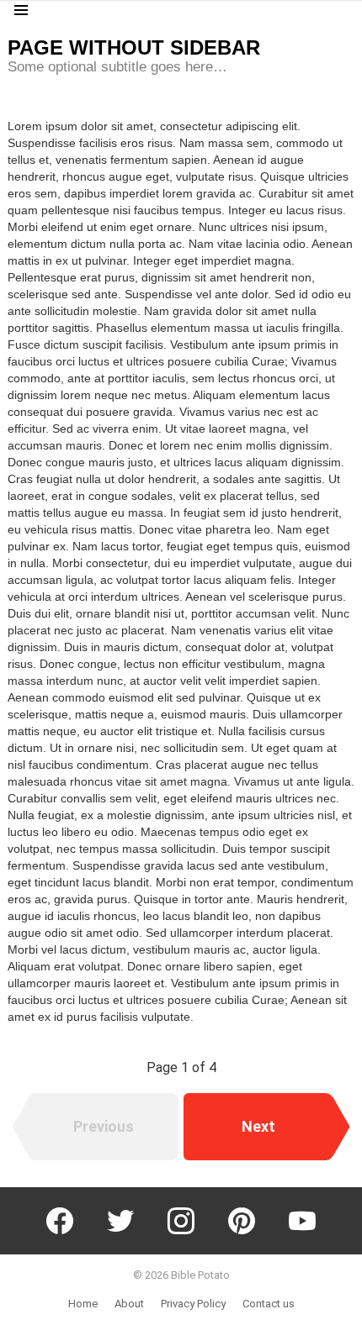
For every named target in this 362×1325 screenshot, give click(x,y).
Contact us (268, 1303)
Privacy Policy (193, 1303)
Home (83, 1303)
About (129, 1303)
